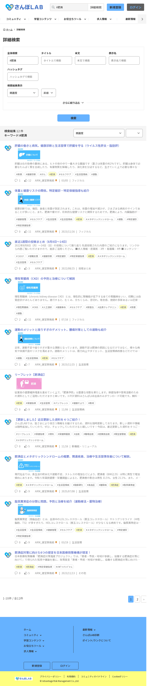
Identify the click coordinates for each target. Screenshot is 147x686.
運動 (95, 174)
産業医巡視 (104, 433)
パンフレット (61, 403)
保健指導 (31, 403)
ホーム (9, 29)
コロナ (21, 256)
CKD (36, 307)
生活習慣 (52, 219)
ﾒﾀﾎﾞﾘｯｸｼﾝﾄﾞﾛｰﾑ (64, 566)
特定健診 (132, 219)
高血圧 (91, 484)
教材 (92, 403)
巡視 (77, 433)
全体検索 (12, 53)
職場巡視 (89, 433)
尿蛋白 (90, 307)
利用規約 (71, 676)
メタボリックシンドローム (100, 219)
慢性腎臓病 (23, 307)
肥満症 (115, 484)
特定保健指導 (24, 225)
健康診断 (31, 174)
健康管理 (22, 219)
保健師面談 (64, 433)
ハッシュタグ (14, 69)
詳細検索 (96, 7)
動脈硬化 (78, 484)
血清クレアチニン (107, 307)
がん (43, 174)
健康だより (79, 403)
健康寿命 (61, 307)
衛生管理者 (120, 433)
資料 (52, 433)
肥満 (53, 174)
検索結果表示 (14, 85)
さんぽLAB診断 (90, 635)
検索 (73, 118)
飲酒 (20, 174)
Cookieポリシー (120, 676)
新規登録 (115, 7)
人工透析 (47, 307)
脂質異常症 (129, 484)
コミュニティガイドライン (94, 676)
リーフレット (24, 433)
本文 (77, 53)
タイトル (46, 53)
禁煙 (133, 307)
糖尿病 (103, 484)
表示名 (112, 53)
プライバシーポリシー (50, 676)
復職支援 (33, 256)
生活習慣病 (82, 174)
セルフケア (65, 174)
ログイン (135, 7)
